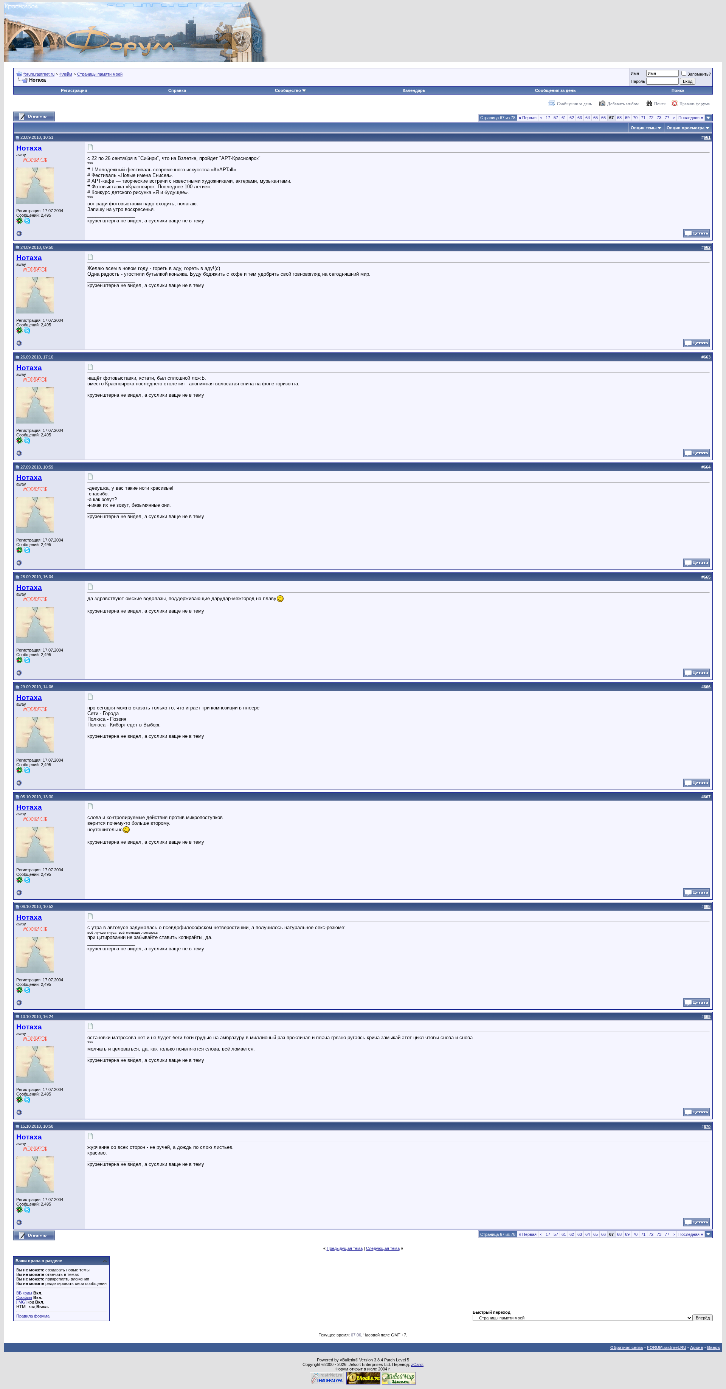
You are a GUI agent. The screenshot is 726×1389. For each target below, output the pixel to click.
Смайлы (24, 1297)
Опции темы (643, 128)
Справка (177, 90)
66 (603, 117)
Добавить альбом (623, 103)
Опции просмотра (685, 128)
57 (556, 117)
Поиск (678, 90)
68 (619, 117)
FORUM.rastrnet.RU (666, 1347)
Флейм (65, 74)
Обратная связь (626, 1347)
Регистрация (74, 90)
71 (643, 117)
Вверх (713, 1347)
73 (659, 117)
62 (571, 117)
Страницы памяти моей (100, 74)
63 (579, 117)
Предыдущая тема (345, 1248)
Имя (635, 73)
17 (548, 117)
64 (587, 117)
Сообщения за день (555, 90)
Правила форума (694, 103)
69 (627, 117)
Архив (696, 1347)
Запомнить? (699, 74)
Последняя (690, 117)
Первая (528, 117)
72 (651, 117)
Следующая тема (383, 1248)
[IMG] (21, 1302)
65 (595, 117)
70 (635, 117)
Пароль (638, 81)
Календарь (414, 90)
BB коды (24, 1293)
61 (564, 117)
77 (667, 117)
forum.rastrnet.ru (38, 74)
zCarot (417, 1364)
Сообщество (288, 90)
